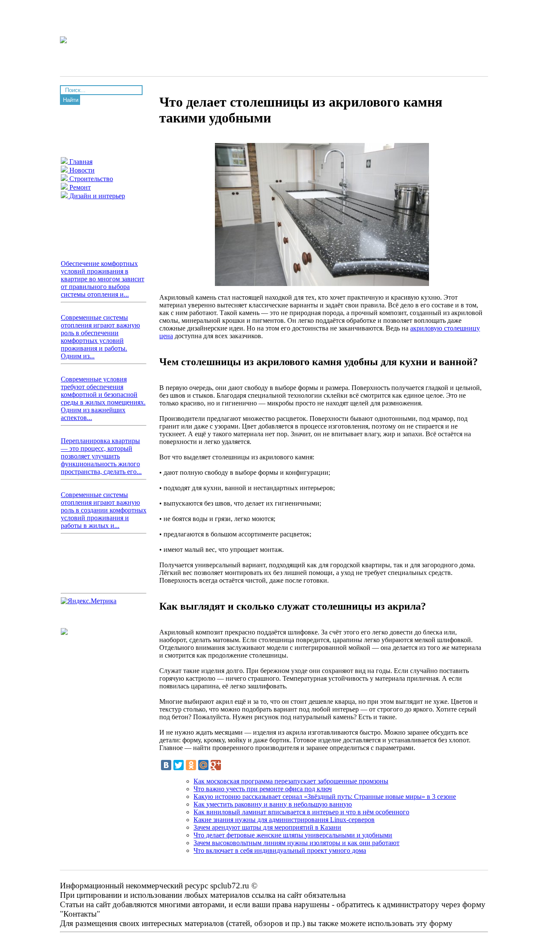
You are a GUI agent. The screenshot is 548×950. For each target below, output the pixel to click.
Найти (70, 100)
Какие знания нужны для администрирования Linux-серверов (284, 819)
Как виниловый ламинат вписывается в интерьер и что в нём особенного (301, 812)
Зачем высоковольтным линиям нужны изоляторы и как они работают (296, 842)
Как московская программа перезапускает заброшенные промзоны (291, 781)
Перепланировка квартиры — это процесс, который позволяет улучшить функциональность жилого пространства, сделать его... (101, 456)
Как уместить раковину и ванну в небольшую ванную (273, 804)
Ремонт (79, 187)
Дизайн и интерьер (96, 196)
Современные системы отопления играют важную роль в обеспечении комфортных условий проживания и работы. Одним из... (100, 337)
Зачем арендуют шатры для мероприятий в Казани (267, 827)
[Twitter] (178, 765)
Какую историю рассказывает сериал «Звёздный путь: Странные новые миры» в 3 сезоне (325, 796)
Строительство (90, 178)
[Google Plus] (216, 765)
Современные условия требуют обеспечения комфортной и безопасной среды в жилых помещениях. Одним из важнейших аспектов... (103, 398)
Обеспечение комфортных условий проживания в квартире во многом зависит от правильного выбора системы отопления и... (102, 279)
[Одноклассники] (191, 765)
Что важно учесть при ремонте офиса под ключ (263, 788)
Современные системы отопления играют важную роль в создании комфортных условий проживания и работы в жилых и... (103, 510)
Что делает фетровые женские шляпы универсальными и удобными (293, 835)
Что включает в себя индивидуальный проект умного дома (280, 850)
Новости (81, 170)
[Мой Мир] (203, 765)
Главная (80, 161)
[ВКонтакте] (166, 765)
